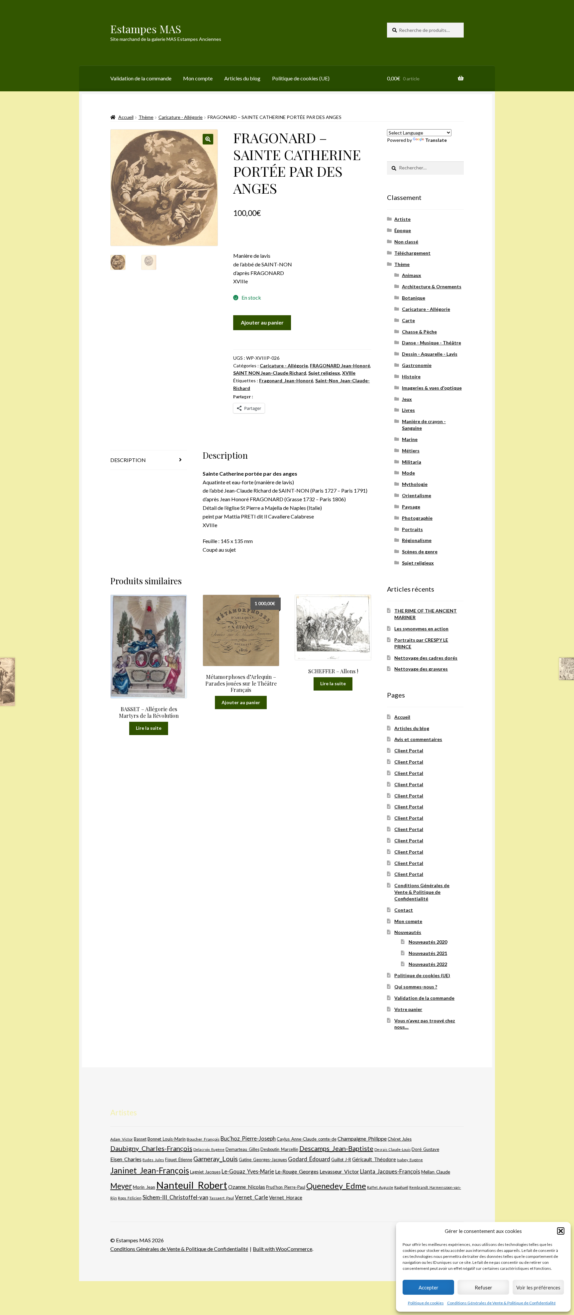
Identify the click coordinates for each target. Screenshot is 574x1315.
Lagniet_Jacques (205, 1171)
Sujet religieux (324, 373)
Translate (436, 140)
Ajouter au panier (262, 322)
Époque (402, 230)
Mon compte (198, 78)
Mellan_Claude (435, 1171)
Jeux (407, 399)
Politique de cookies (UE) (301, 78)
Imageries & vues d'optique (432, 388)
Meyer (121, 1185)
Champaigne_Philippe (362, 1138)
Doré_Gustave (425, 1149)
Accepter (428, 1287)
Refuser (483, 1287)
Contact (403, 910)
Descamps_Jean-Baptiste (336, 1148)
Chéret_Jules (400, 1139)
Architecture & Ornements (431, 286)
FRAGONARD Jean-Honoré (340, 365)
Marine (410, 439)
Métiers (411, 450)
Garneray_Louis (215, 1159)
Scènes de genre (419, 551)
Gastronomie (416, 365)
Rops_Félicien (130, 1198)
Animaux (411, 275)
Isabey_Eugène (410, 1160)
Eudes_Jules (153, 1160)
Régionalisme (416, 540)
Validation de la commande (140, 78)
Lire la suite (148, 728)
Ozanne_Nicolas (246, 1186)
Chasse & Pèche (419, 331)
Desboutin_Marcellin (279, 1149)
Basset (140, 1139)
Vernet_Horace (285, 1197)
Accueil (126, 117)
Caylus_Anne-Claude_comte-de (306, 1139)
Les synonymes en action (421, 628)
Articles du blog (242, 78)
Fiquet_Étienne (178, 1159)
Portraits (412, 529)
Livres (408, 410)
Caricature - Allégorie (180, 117)
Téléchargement (412, 253)
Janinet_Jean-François (149, 1170)
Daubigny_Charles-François (151, 1148)
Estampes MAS (145, 29)
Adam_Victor (121, 1139)
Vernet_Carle (251, 1197)
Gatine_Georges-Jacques (263, 1159)
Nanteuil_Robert (191, 1185)
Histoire (411, 376)
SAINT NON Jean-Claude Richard (269, 373)
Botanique (413, 298)
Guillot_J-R (341, 1159)
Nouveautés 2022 (428, 964)
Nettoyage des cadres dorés (425, 658)
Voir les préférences (538, 1287)
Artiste (402, 219)
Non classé (406, 241)
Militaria (411, 462)
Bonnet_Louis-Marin (166, 1139)
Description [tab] (128, 460)
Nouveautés (407, 932)
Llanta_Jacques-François (390, 1171)
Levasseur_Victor (339, 1171)
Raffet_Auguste (380, 1187)
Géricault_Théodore (374, 1159)
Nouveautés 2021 (428, 953)
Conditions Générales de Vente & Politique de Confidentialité (501, 1302)
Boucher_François (203, 1139)
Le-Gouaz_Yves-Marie (248, 1171)
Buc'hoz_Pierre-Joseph (248, 1138)
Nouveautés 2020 (428, 942)
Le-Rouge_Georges (297, 1171)
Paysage (411, 507)
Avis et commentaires (418, 739)
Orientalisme (416, 495)
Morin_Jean (144, 1187)
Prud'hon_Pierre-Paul (285, 1187)
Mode (408, 473)
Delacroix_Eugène (209, 1149)
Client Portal (408, 750)
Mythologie (415, 484)
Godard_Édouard (309, 1159)
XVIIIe (348, 373)
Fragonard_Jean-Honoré (286, 380)
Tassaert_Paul (221, 1197)
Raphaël (401, 1187)
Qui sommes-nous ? (415, 986)
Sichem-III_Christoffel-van (175, 1197)
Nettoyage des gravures (421, 669)
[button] (560, 1231)
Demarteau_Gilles (242, 1149)
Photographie (417, 518)
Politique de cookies (426, 1302)
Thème (146, 117)
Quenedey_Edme (336, 1185)
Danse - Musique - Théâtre (431, 342)
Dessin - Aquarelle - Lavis (429, 354)
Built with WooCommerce (282, 1249)
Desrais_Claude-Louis (392, 1149)
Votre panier (408, 1009)
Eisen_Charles (126, 1159)
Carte (408, 320)
